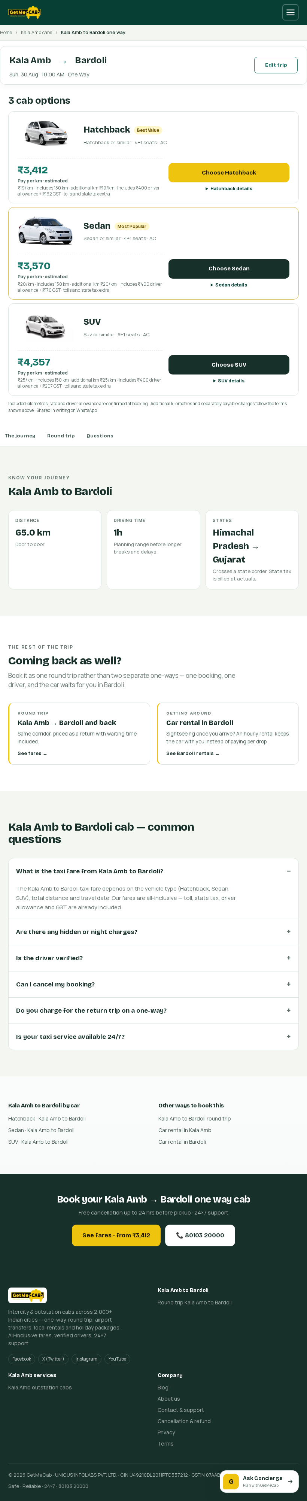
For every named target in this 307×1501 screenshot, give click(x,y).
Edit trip (276, 65)
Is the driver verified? (49, 958)
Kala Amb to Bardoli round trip (194, 1118)
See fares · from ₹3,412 (116, 1235)
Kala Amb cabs (36, 32)
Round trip (61, 436)
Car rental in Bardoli (182, 1141)
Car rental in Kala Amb (185, 1130)
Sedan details (231, 285)
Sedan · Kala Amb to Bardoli (41, 1130)
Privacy (166, 1432)
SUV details (231, 380)
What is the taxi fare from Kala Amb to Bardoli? (89, 871)
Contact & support (181, 1409)
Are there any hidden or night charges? (76, 932)
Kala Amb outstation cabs (40, 1387)
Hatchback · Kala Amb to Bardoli (47, 1118)
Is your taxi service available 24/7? (70, 1037)
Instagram (86, 1359)
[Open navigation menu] (290, 12)
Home (6, 32)
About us (169, 1398)
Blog (163, 1387)
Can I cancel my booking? (55, 984)
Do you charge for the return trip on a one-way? (91, 1011)
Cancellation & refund (184, 1421)
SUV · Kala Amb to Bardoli (38, 1141)
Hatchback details (231, 188)
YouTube (117, 1359)
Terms (166, 1443)
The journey (20, 436)
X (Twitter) (53, 1359)
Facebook (21, 1359)
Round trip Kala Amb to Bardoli (195, 1302)
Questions (99, 436)
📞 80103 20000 (200, 1235)
